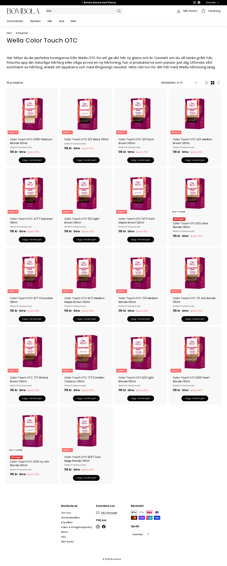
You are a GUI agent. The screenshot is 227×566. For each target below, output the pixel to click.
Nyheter (35, 21)
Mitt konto (67, 541)
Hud (61, 21)
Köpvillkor (67, 522)
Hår (50, 21)
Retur (64, 532)
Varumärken (15, 21)
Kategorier (22, 33)
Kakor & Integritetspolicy (76, 527)
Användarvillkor (70, 517)
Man (73, 21)
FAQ (63, 536)
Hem (9, 33)
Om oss (66, 512)
